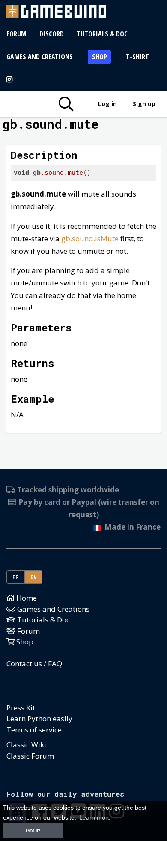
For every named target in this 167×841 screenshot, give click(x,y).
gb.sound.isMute (90, 238)
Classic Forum (30, 756)
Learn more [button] (95, 817)
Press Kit (20, 708)
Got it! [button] (33, 831)
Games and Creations (39, 56)
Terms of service (34, 730)
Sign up (144, 104)
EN (33, 577)
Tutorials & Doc (102, 34)
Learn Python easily (39, 718)
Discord (51, 34)
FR (15, 577)
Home (26, 598)
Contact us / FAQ (34, 663)
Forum (16, 34)
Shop (99, 56)
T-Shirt (137, 56)
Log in (107, 104)
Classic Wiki (26, 745)
